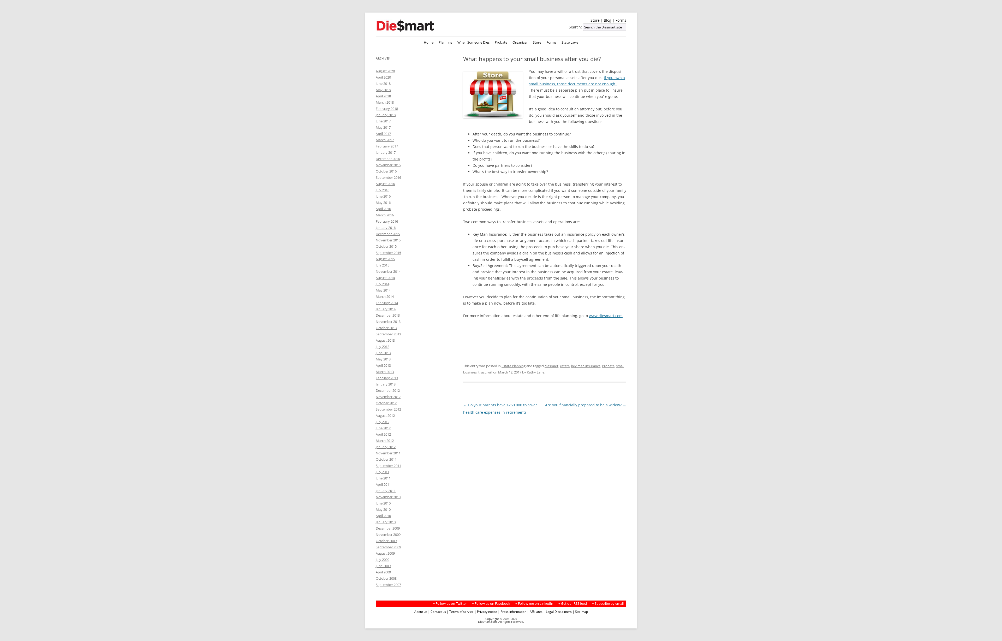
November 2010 (388, 497)
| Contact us (437, 611)
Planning (445, 42)
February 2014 (387, 302)
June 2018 (383, 83)
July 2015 (382, 265)
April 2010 (383, 515)
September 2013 (388, 334)
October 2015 (386, 246)
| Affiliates (534, 611)
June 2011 (383, 478)
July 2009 (382, 559)
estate (565, 366)
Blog (607, 20)
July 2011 (382, 472)
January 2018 (386, 114)
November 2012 (388, 396)
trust (482, 372)
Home (428, 42)
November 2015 (388, 240)
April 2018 (383, 96)
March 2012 (385, 440)
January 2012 (386, 446)
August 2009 (385, 553)
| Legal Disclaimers (557, 611)
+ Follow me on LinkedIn (534, 603)
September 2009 (388, 547)
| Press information (512, 611)
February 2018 (387, 108)
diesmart (551, 366)
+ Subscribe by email (608, 603)
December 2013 (388, 315)
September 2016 (388, 177)
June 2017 (383, 121)
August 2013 (385, 340)
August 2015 (385, 259)
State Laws (570, 42)
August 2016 (385, 183)
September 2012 (388, 409)
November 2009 (388, 534)
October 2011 (386, 459)
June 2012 (383, 428)
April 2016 (383, 208)
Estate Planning (514, 366)
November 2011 (388, 453)
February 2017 (387, 146)
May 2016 (383, 202)
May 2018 (383, 89)
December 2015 (388, 234)
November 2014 (388, 271)
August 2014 (385, 277)
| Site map (580, 611)
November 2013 (388, 321)
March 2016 (385, 215)
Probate (501, 42)
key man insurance (585, 366)
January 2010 (386, 522)
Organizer (520, 42)
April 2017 (383, 133)
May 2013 (383, 359)
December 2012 (388, 390)
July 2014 (382, 284)
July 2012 (382, 421)
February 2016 (387, 221)
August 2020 (385, 71)
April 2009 (383, 572)
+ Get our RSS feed (572, 603)
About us (420, 611)
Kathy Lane (535, 372)
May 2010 (383, 509)
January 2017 (386, 152)
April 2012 (383, 434)
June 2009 (383, 565)
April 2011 (383, 484)
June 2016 (383, 196)
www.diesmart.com (606, 315)
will (489, 372)
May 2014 (383, 290)
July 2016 (382, 190)
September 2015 (388, 252)
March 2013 (385, 371)
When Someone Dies (473, 42)
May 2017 (383, 127)
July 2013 (382, 346)
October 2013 (386, 327)
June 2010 (383, 503)
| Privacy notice (485, 611)
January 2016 (386, 227)
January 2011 (386, 490)
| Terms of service (460, 611)
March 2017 (385, 140)
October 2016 (386, 171)
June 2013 (383, 353)
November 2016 (388, 165)
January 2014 (386, 309)
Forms (621, 20)
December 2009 (388, 528)
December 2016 (388, 158)
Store (595, 20)
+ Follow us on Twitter (450, 603)
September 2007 (388, 584)
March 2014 (385, 296)
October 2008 (386, 578)
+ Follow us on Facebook (491, 603)
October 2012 (386, 403)
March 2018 (385, 102)
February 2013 (387, 378)
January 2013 (386, 384)
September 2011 (388, 465)
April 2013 (383, 365)
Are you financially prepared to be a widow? (585, 404)
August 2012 (385, 415)
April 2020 (383, 77)
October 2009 (386, 540)
